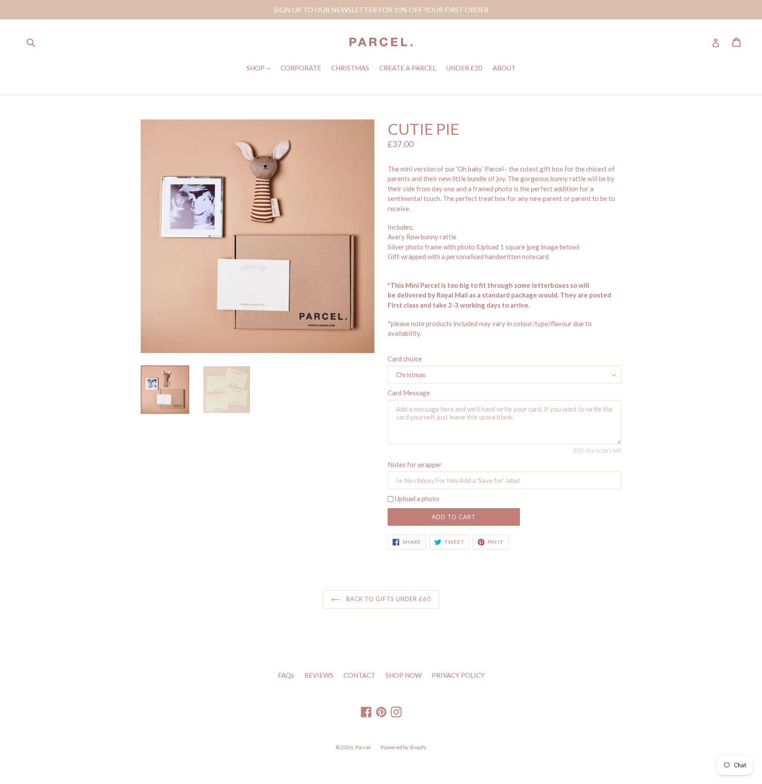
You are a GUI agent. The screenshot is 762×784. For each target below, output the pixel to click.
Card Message (409, 393)
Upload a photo (417, 498)
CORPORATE (300, 68)
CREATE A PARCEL (407, 68)
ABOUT (504, 68)
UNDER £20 (464, 68)
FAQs (286, 675)
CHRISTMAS (350, 68)
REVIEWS (318, 675)
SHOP (261, 67)
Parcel (362, 747)
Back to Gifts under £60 (387, 598)
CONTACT (359, 675)
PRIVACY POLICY (458, 675)
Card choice (405, 359)
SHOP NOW (403, 675)
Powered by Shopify (403, 747)
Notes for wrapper (415, 464)
